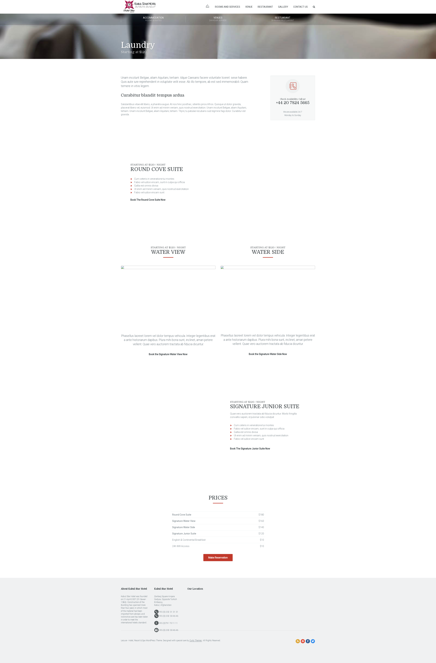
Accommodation (153, 19)
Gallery (283, 6)
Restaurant (265, 6)
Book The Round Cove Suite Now (148, 199)
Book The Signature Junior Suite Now (250, 448)
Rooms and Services (227, 6)
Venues (218, 19)
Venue (249, 6)
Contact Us (300, 6)
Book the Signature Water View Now (168, 354)
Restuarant (282, 19)
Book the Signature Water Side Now (268, 354)
